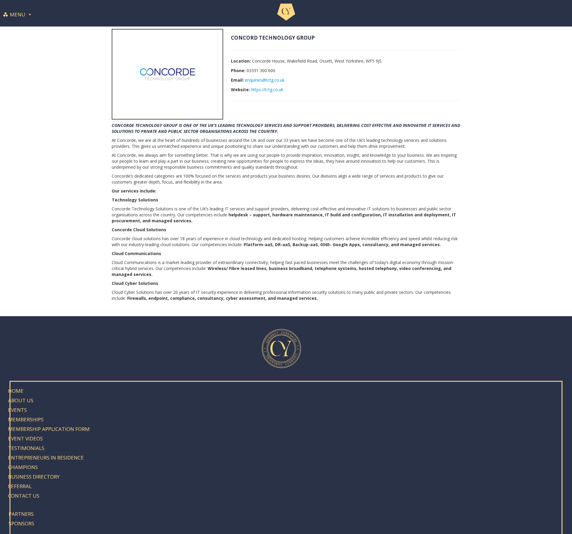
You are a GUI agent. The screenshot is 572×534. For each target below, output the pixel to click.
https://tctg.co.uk (267, 89)
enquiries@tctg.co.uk (265, 80)
